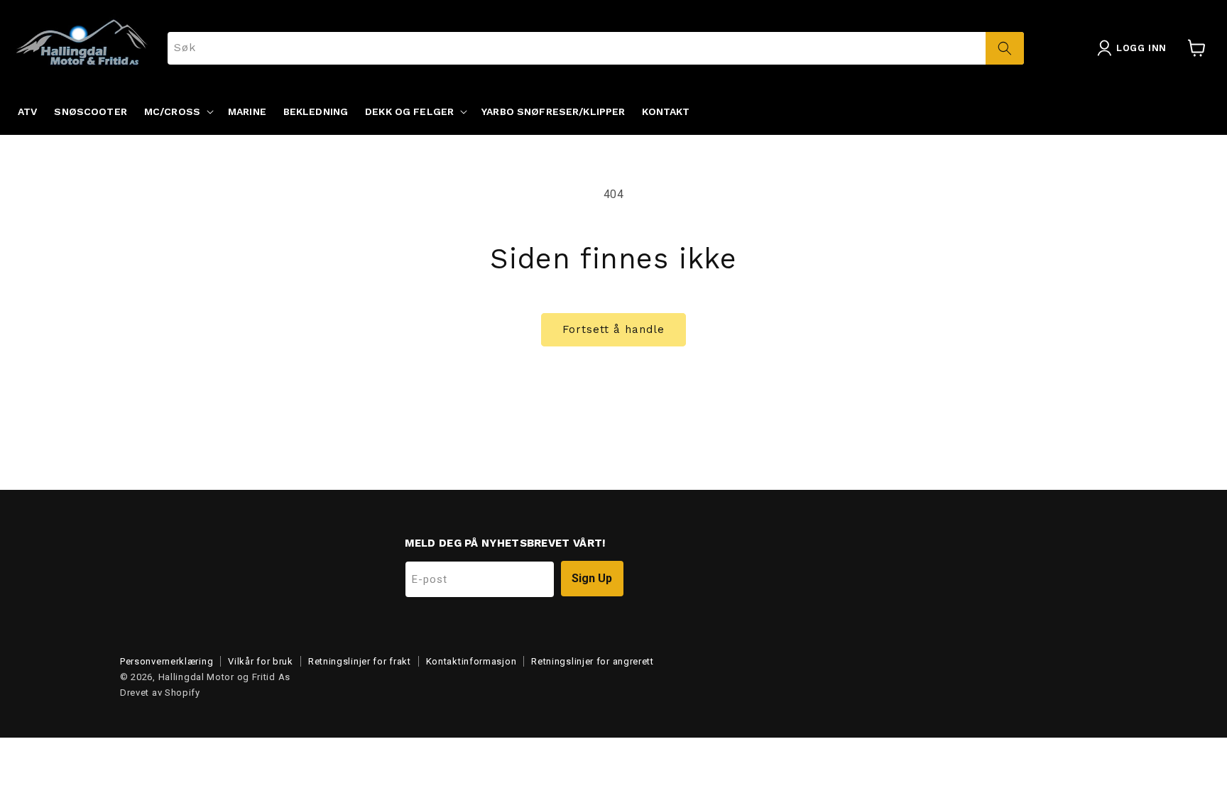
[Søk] (1005, 48)
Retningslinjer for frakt (359, 661)
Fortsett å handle (613, 329)
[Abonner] (592, 578)
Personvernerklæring (166, 661)
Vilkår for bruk (260, 661)
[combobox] (596, 48)
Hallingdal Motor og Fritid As (224, 677)
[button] (177, 111)
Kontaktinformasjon (471, 661)
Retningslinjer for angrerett (592, 661)
